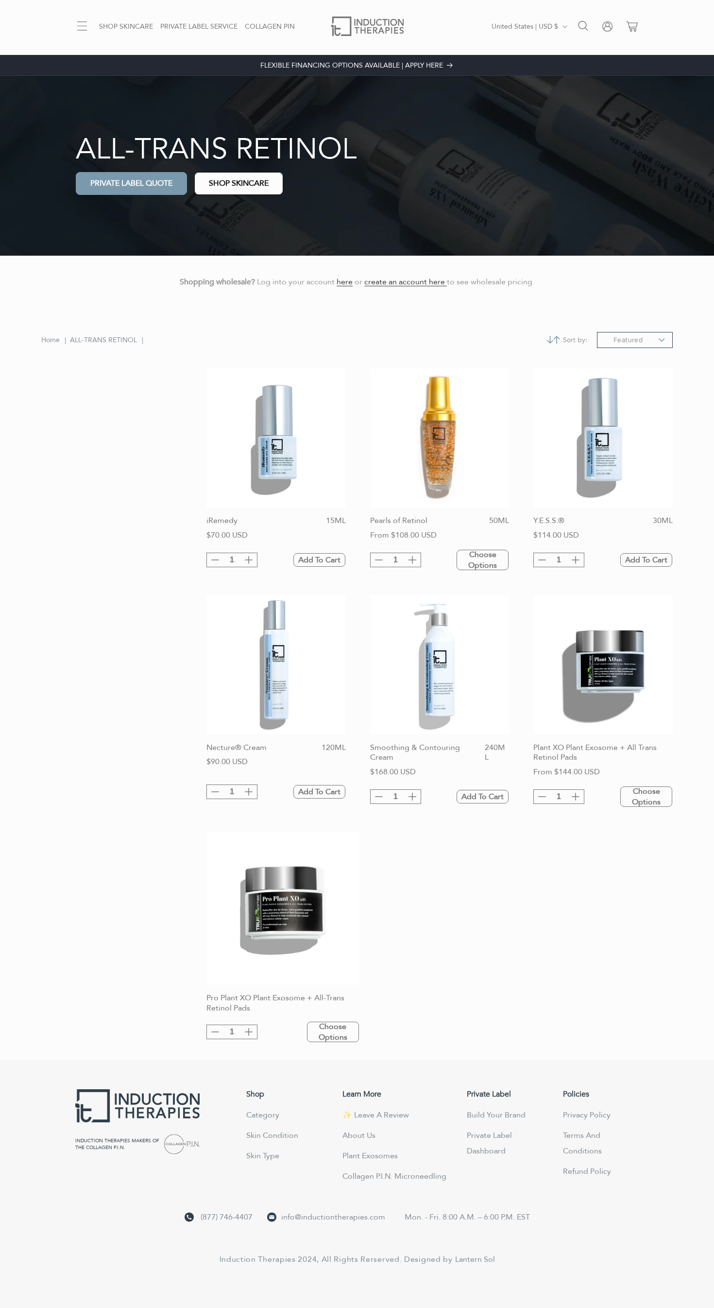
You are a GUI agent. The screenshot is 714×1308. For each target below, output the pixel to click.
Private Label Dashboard (489, 1143)
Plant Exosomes (370, 1156)
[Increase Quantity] (248, 560)
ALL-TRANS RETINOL (103, 340)
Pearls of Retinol (398, 521)
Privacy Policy (587, 1115)
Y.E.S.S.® (548, 521)
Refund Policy (587, 1171)
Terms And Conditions (582, 1143)
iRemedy (222, 521)
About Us (358, 1135)
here (345, 282)
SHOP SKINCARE (239, 183)
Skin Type (262, 1156)
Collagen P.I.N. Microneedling (394, 1176)
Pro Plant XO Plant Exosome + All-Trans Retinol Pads (275, 1003)
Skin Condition (272, 1135)
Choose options (482, 560)
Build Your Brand (496, 1115)
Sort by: (575, 340)
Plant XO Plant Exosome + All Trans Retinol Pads (595, 753)
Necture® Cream (236, 748)
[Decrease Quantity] (215, 560)
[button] (82, 26)
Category (262, 1115)
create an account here (405, 282)
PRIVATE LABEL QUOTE (131, 183)
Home (50, 340)
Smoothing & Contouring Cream (415, 753)
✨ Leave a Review (375, 1115)
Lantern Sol (475, 1259)
